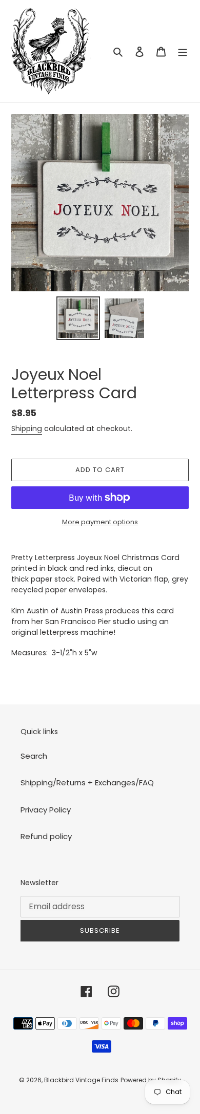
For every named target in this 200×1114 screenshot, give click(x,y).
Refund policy (46, 836)
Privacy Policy (46, 809)
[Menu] (182, 51)
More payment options (100, 522)
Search (34, 756)
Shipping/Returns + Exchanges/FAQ (87, 782)
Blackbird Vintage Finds (81, 1080)
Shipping (26, 428)
